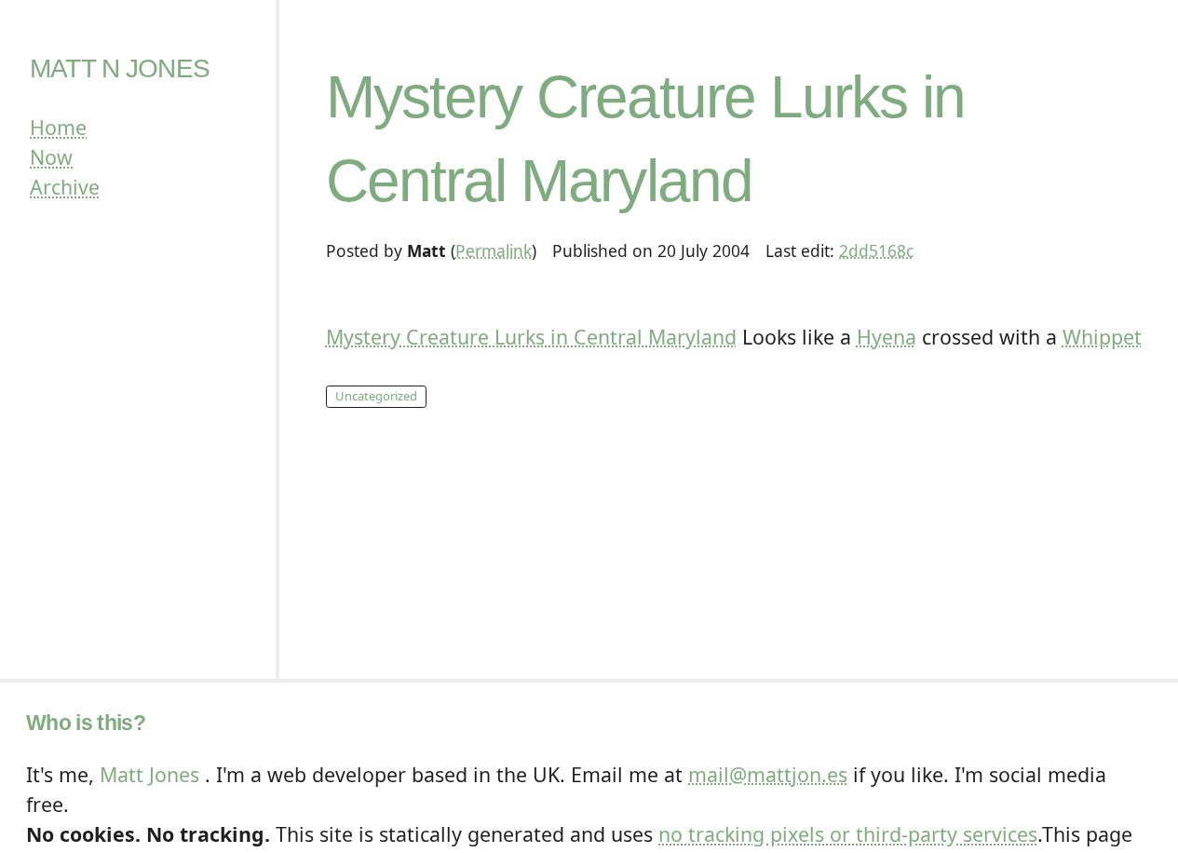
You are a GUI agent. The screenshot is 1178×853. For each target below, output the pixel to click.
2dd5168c (876, 250)
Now (51, 156)
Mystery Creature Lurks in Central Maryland (531, 336)
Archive (65, 186)
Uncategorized (376, 395)
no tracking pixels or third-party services (847, 833)
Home (58, 127)
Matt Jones (149, 774)
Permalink (493, 250)
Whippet (1102, 336)
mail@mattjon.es (767, 774)
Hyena (886, 336)
